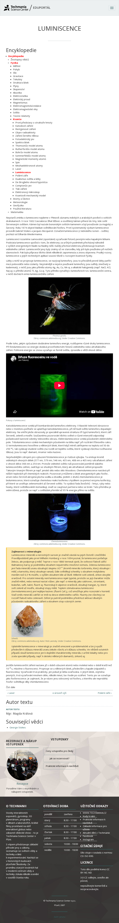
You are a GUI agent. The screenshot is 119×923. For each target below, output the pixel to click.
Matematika (17, 212)
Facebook (88, 836)
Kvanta (17, 119)
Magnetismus (20, 102)
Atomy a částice (21, 198)
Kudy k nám (89, 816)
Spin (17, 162)
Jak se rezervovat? (59, 758)
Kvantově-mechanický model (30, 195)
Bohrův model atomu (26, 152)
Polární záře (21, 175)
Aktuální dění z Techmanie (96, 832)
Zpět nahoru (59, 916)
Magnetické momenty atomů (30, 158)
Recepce (22, 784)
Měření (16, 66)
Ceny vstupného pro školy (59, 750)
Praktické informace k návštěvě (61, 766)
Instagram (88, 839)
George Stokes (18, 727)
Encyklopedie (16, 56)
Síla (14, 72)
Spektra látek (22, 142)
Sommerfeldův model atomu (30, 155)
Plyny (16, 85)
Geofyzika (18, 205)
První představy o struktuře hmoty (33, 122)
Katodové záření (24, 125)
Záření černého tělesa (26, 135)
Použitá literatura (22, 208)
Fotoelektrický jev (24, 139)
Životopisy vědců (20, 59)
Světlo (16, 112)
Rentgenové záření (25, 129)
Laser (18, 168)
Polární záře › (105, 692)
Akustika (17, 92)
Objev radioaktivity (25, 132)
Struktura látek (21, 82)
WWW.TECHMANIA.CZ (94, 812)
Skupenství (18, 89)
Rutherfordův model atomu (29, 149)
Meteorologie (20, 202)
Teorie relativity (21, 115)
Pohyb (16, 69)
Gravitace (18, 76)
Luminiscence (23, 172)
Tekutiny (17, 79)
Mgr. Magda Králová (19, 713)
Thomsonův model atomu (29, 145)
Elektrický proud (21, 99)
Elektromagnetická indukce (27, 105)
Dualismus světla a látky (28, 178)
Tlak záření (21, 188)
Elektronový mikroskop (27, 192)
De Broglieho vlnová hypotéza (31, 182)
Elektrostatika (20, 95)
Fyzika (14, 62)
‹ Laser (11, 692)
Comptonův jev (23, 185)
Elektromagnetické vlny (25, 109)
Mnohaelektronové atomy (29, 165)
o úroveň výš (59, 692)
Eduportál (41, 8)
